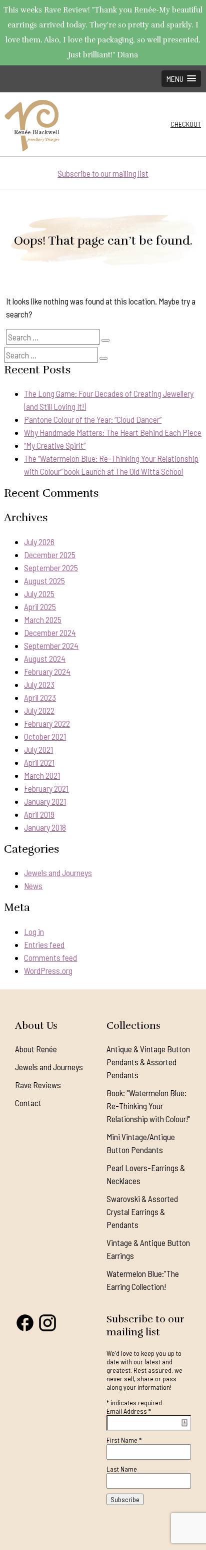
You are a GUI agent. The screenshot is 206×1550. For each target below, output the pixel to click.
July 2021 (38, 749)
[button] (181, 78)
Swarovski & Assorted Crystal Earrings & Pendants (142, 1212)
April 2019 (39, 814)
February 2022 (47, 723)
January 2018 (45, 827)
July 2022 (39, 710)
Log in (34, 931)
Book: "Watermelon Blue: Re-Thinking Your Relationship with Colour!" (148, 1106)
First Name (124, 1440)
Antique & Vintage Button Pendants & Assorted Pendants (148, 1062)
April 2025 (40, 607)
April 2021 (39, 762)
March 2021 (42, 775)
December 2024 (50, 632)
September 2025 (51, 568)
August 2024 (45, 658)
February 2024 (47, 671)
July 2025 (39, 594)
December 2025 (50, 555)
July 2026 (39, 542)
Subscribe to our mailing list (103, 173)
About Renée (36, 1049)
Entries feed (44, 944)
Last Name (121, 1469)
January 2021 (45, 801)
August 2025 (44, 581)
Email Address (128, 1411)
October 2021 (45, 736)
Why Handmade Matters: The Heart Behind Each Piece (113, 432)
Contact (28, 1103)
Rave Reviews (38, 1085)
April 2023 (40, 697)
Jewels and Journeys (58, 873)
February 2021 (46, 788)
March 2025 (43, 619)
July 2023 (39, 684)
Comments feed (50, 957)
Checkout (185, 124)
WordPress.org (48, 970)
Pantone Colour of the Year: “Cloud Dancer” (93, 419)
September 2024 (51, 645)
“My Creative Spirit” (55, 445)
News (33, 886)
